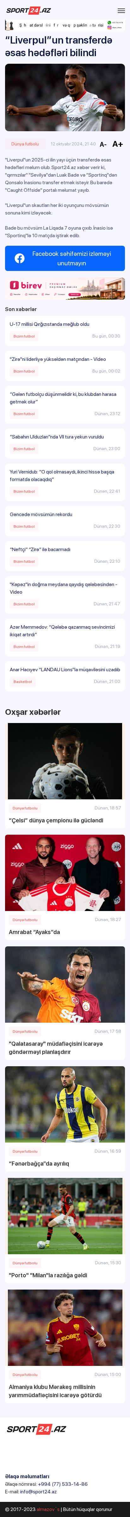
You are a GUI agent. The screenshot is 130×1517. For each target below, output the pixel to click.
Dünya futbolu (25, 143)
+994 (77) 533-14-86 (63, 1484)
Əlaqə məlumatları (27, 1476)
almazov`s (48, 1509)
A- (103, 144)
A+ (117, 144)
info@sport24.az (38, 1492)
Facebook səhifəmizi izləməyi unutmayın (71, 258)
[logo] (28, 10)
